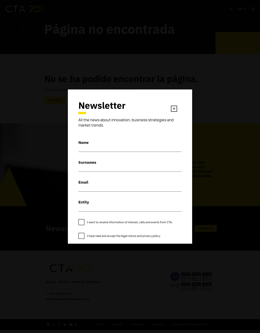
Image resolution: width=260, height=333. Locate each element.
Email (83, 182)
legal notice (128, 236)
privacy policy (151, 236)
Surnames (87, 162)
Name (83, 142)
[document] (130, 166)
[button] (174, 109)
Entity (83, 202)
